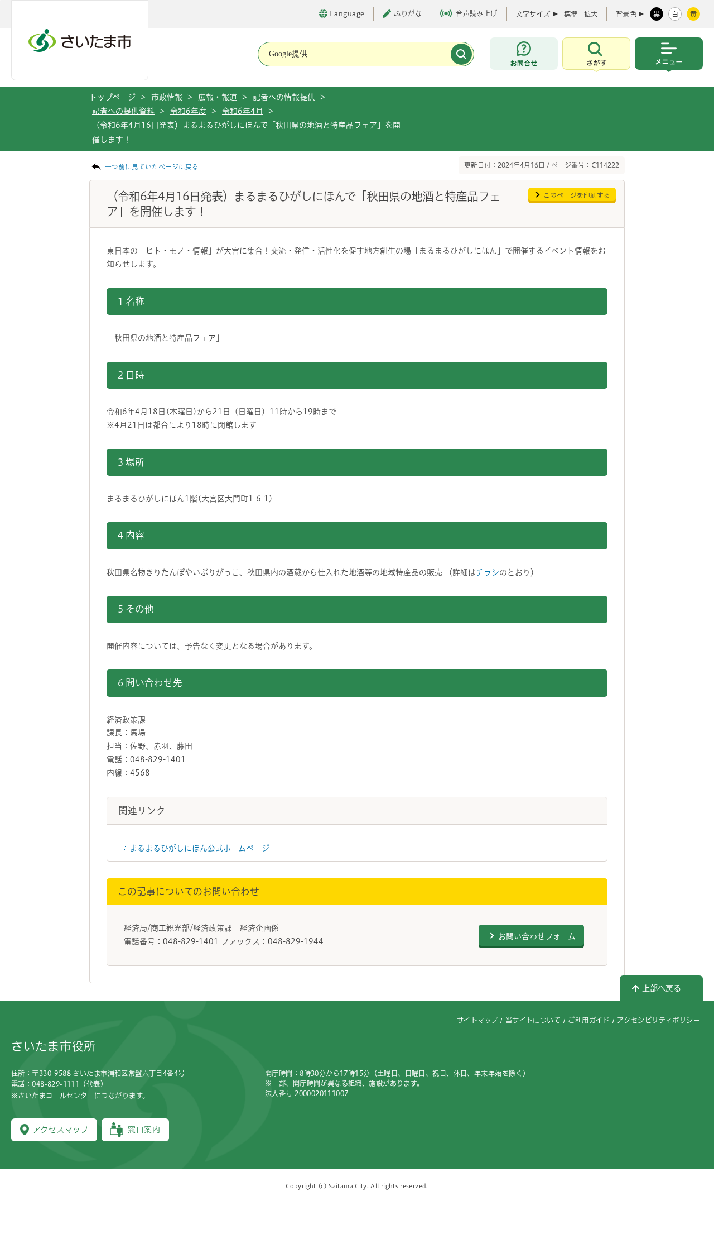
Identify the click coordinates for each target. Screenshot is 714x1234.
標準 (570, 14)
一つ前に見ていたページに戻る (152, 167)
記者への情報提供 (284, 97)
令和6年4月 (242, 111)
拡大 (590, 14)
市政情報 (166, 97)
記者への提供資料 (123, 111)
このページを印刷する (576, 195)
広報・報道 (217, 97)
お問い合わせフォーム (537, 936)
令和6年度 (188, 111)
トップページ (112, 97)
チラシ (487, 572)
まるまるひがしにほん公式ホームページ (199, 848)
